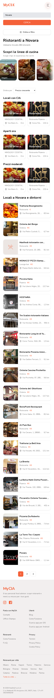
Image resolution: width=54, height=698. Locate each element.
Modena (33, 673)
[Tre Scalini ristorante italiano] (10, 320)
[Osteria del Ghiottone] (10, 393)
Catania (6, 673)
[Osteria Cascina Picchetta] (10, 374)
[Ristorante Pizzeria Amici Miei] (10, 356)
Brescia (24, 673)
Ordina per (7, 90)
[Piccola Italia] (10, 283)
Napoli (21, 665)
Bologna (6, 669)
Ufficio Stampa (9, 619)
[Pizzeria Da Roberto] (10, 521)
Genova (47, 665)
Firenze (16, 669)
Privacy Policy (34, 643)
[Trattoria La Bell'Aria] (10, 447)
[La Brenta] (10, 466)
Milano (6, 665)
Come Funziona (35, 619)
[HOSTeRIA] (10, 301)
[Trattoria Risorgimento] (10, 210)
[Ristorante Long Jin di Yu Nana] (10, 338)
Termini (32, 639)
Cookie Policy (34, 647)
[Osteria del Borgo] (10, 228)
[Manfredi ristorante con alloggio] (10, 247)
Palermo (37, 665)
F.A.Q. (5, 643)
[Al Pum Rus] (10, 429)
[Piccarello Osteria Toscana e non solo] (10, 502)
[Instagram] (5, 602)
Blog (31, 615)
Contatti (6, 615)
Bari (40, 669)
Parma (41, 673)
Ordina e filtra (28, 32)
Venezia (24, 669)
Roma (13, 665)
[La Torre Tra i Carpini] (10, 539)
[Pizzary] (10, 557)
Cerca (27, 22)
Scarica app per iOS (37, 623)
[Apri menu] (48, 5)
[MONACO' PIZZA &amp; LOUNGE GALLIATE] (10, 265)
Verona (33, 669)
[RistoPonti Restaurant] (10, 411)
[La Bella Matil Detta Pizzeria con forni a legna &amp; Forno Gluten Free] (10, 484)
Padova (15, 673)
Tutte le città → (9, 677)
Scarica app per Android (39, 626)
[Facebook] (10, 602)
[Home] (9, 5)
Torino (29, 665)
